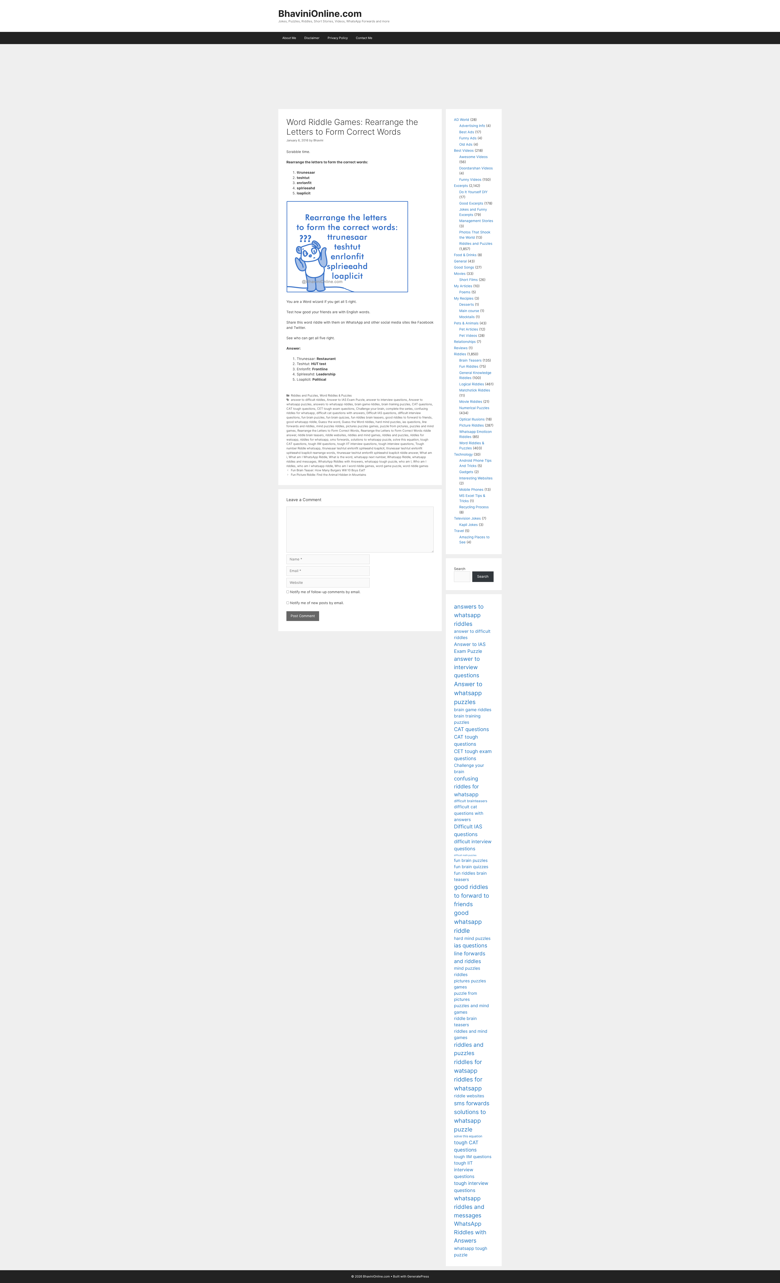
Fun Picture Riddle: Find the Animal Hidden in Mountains (328, 474)
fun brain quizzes (337, 417)
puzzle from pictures (394, 426)
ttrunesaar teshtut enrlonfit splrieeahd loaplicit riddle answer (377, 452)
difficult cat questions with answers (340, 413)
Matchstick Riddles (474, 390)
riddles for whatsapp (314, 439)
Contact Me (364, 38)
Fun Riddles (468, 366)
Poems (464, 292)
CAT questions (422, 404)
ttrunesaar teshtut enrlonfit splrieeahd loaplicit (353, 448)
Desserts (466, 304)
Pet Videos (468, 336)
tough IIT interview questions (357, 443)
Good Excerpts (471, 203)
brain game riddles (367, 404)
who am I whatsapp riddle (315, 466)
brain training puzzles (395, 404)
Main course (469, 311)
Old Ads (465, 144)
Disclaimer (312, 38)
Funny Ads (468, 138)
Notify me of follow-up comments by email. (325, 592)
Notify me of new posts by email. (317, 603)
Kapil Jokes (468, 525)
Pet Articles (468, 329)
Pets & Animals (466, 323)
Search (459, 569)
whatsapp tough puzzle (381, 461)
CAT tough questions (300, 408)
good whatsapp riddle (301, 422)
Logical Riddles (471, 384)
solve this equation (406, 439)
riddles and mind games (364, 435)
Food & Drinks (465, 255)
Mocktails (467, 317)
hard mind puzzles (388, 422)
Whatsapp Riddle (399, 457)
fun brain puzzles (313, 417)
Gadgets (466, 472)
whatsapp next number (370, 457)
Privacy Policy (338, 38)
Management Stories (476, 221)
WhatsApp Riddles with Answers (340, 461)
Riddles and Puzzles (304, 395)
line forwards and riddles (469, 957)
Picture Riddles (471, 425)
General (460, 261)
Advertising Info (472, 126)
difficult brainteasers (470, 801)
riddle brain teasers (311, 435)
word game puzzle (388, 466)
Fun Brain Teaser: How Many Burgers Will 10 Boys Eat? (328, 470)
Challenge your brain (370, 408)
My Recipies (463, 298)
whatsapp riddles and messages (469, 1207)
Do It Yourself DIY (473, 192)
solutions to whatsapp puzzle (371, 439)
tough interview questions (396, 443)
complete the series (399, 408)
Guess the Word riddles (358, 422)
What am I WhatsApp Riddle (308, 457)
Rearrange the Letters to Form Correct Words (328, 430)
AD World (461, 120)
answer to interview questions (386, 399)
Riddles (460, 354)
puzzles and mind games (471, 1008)
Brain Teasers (470, 360)
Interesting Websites (476, 478)
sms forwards (339, 439)
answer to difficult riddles (308, 399)
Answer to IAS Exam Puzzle (346, 399)
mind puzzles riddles (330, 426)
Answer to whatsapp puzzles (468, 693)
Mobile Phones (471, 490)
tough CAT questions (466, 1146)
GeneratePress (418, 1276)
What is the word (340, 457)
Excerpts (461, 186)
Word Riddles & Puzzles (336, 395)
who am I (405, 461)
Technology (463, 454)
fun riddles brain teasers (367, 417)
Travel (459, 531)
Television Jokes (467, 518)
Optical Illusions (472, 419)
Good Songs (464, 267)
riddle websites (335, 435)
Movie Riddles (470, 402)
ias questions (411, 422)
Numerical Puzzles (474, 408)
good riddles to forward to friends (408, 417)
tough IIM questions (322, 443)
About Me (289, 38)
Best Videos (464, 150)
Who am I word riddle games (354, 466)
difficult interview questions (473, 845)
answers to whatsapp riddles (333, 404)
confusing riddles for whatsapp (466, 786)
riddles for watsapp (468, 1066)
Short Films (468, 280)
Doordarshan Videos (476, 168)
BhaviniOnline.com (320, 13)
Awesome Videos (473, 157)
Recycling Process (474, 507)
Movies (460, 274)
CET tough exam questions (335, 408)
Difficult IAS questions (381, 413)
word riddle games (415, 466)
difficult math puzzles (465, 855)
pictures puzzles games (362, 426)
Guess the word (329, 422)
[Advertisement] (390, 74)
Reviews (461, 348)
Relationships (465, 342)
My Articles (463, 286)
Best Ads (466, 132)
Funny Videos (470, 180)
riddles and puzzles (395, 435)
